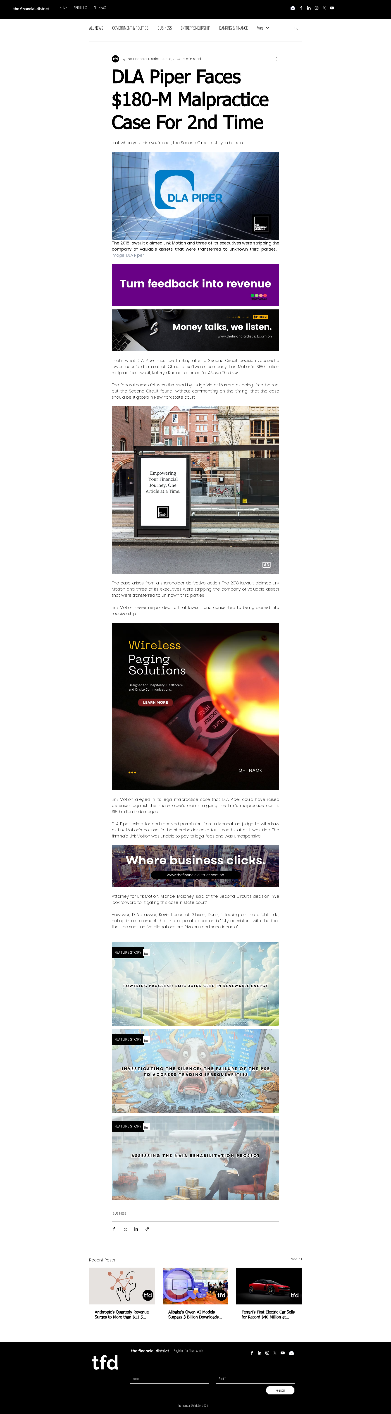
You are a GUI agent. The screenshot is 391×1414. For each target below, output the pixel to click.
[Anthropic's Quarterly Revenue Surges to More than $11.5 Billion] (122, 1286)
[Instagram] (316, 7)
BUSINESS (164, 27)
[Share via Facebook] (114, 1229)
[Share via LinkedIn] (136, 1229)
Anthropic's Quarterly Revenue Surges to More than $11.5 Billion (122, 1315)
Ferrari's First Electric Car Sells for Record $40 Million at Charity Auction (268, 1315)
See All (296, 1259)
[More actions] (276, 59)
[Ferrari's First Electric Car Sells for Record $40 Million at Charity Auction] (269, 1286)
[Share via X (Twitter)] (125, 1229)
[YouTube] (331, 7)
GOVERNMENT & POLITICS (130, 27)
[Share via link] (147, 1229)
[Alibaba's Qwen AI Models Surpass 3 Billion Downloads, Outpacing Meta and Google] (195, 1286)
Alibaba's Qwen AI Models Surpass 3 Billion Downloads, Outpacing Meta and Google (194, 1315)
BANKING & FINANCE (233, 27)
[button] (296, 28)
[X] (324, 7)
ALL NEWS (96, 27)
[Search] (301, 9)
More (260, 27)
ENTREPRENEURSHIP (195, 27)
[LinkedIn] (308, 7)
